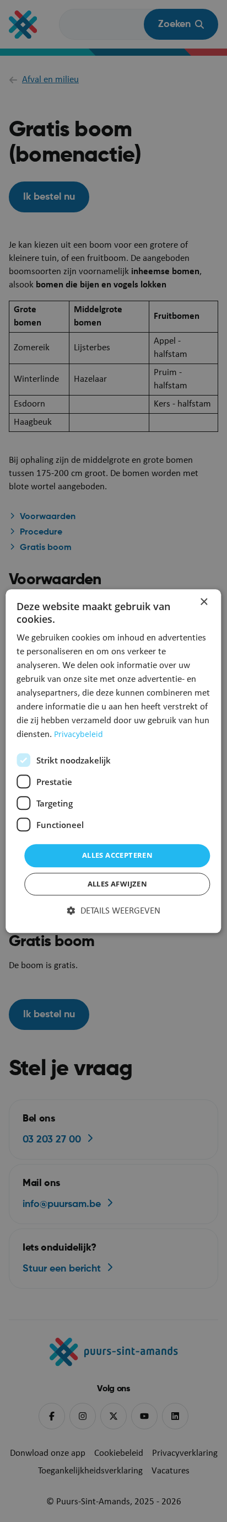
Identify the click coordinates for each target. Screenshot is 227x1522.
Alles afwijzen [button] (118, 884)
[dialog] (113, 761)
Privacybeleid (78, 734)
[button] (113, 911)
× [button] (203, 602)
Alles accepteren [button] (117, 856)
